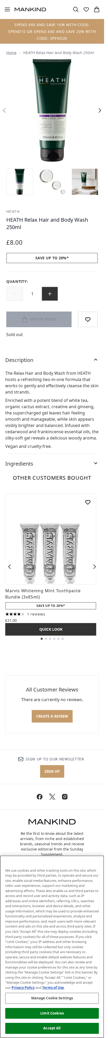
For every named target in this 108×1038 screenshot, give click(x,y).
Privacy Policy (23, 987)
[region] (52, 946)
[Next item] (94, 566)
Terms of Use (53, 987)
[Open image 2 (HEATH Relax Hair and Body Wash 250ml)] (52, 182)
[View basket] (97, 9)
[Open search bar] (76, 9)
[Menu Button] (5, 9)
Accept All (52, 1028)
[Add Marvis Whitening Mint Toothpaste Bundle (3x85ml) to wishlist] (88, 502)
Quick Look (50, 629)
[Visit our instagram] (64, 796)
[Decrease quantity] (14, 293)
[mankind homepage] (30, 9)
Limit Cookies (52, 1013)
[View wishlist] (86, 9)
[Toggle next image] (100, 110)
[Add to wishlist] (88, 319)
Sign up (52, 771)
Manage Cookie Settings (52, 998)
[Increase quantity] (49, 293)
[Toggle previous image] (4, 110)
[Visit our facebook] (39, 796)
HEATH (13, 211)
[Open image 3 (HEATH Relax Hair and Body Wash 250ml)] (85, 182)
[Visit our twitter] (52, 796)
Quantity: (17, 281)
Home (11, 52)
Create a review (52, 716)
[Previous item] (9, 566)
